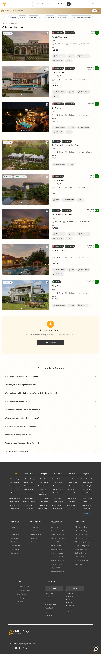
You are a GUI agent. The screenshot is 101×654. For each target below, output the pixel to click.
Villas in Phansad (43, 508)
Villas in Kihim (72, 489)
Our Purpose (15, 534)
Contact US (20, 601)
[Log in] (97, 4)
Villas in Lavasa (14, 493)
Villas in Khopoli (58, 489)
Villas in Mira (29, 498)
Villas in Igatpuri (29, 486)
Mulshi (70, 612)
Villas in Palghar (14, 505)
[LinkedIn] (27, 648)
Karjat (69, 599)
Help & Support (22, 598)
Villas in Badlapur (57, 479)
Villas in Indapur (43, 486)
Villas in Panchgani (57, 505)
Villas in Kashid (28, 489)
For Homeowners (35, 534)
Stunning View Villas (57, 560)
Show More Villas (51, 342)
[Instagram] (16, 648)
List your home (34, 527)
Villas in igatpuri (14, 486)
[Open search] (69, 4)
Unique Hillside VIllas (57, 568)
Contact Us (14, 553)
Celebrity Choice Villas (57, 538)
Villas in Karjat (72, 486)
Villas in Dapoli (43, 482)
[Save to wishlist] (47, 33)
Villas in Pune (72, 508)
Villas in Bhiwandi (86, 479)
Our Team (14, 538)
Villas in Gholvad (87, 482)
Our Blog (14, 542)
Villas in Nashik (43, 501)
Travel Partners (34, 531)
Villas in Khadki (43, 489)
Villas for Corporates (81, 534)
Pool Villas (72, 473)
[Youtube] (20, 648)
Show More (86, 514)
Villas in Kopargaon (87, 489)
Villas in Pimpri (57, 508)
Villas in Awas (43, 479)
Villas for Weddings (81, 531)
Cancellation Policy (23, 587)
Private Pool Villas (56, 549)
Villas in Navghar (58, 501)
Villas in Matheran (14, 498)
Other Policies (21, 594)
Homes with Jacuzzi (56, 553)
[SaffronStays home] (7, 3)
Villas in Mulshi (43, 498)
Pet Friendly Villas (80, 557)
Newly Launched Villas (57, 531)
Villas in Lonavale (29, 493)
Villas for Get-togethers (82, 538)
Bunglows (86, 473)
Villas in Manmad (87, 493)
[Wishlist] (93, 4)
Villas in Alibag (14, 479)
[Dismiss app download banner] (99, 11)
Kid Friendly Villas (80, 553)
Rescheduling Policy (23, 590)
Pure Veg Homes (55, 546)
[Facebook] (9, 648)
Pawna (70, 609)
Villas (15, 473)
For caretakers (34, 538)
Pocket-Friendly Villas (57, 557)
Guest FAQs (78, 564)
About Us (14, 527)
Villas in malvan (72, 493)
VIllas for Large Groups (82, 542)
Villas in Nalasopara (29, 501)
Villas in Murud (14, 501)
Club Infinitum (15, 546)
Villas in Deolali (72, 482)
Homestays (29, 473)
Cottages (43, 473)
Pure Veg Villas (55, 542)
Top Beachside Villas (57, 572)
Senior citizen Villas (81, 549)
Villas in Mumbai (72, 498)
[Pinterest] (23, 648)
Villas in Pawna (14, 508)
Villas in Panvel (86, 505)
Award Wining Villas (57, 534)
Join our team (34, 542)
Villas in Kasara (14, 489)
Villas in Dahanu (29, 482)
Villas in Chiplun (14, 482)
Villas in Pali (28, 505)
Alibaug (70, 593)
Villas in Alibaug (29, 479)
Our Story (14, 531)
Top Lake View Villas (57, 564)
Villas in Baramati (72, 479)
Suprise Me (54, 527)
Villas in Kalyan (57, 486)
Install (94, 10)
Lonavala (70, 596)
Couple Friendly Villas (82, 546)
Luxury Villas (57, 473)
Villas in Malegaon (57, 493)
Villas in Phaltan (28, 508)
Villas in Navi (72, 501)
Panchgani (71, 606)
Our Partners (15, 549)
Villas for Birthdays (81, 527)
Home (3, 23)
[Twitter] (12, 648)
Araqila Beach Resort (81, 560)
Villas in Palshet (43, 505)
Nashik (70, 602)
